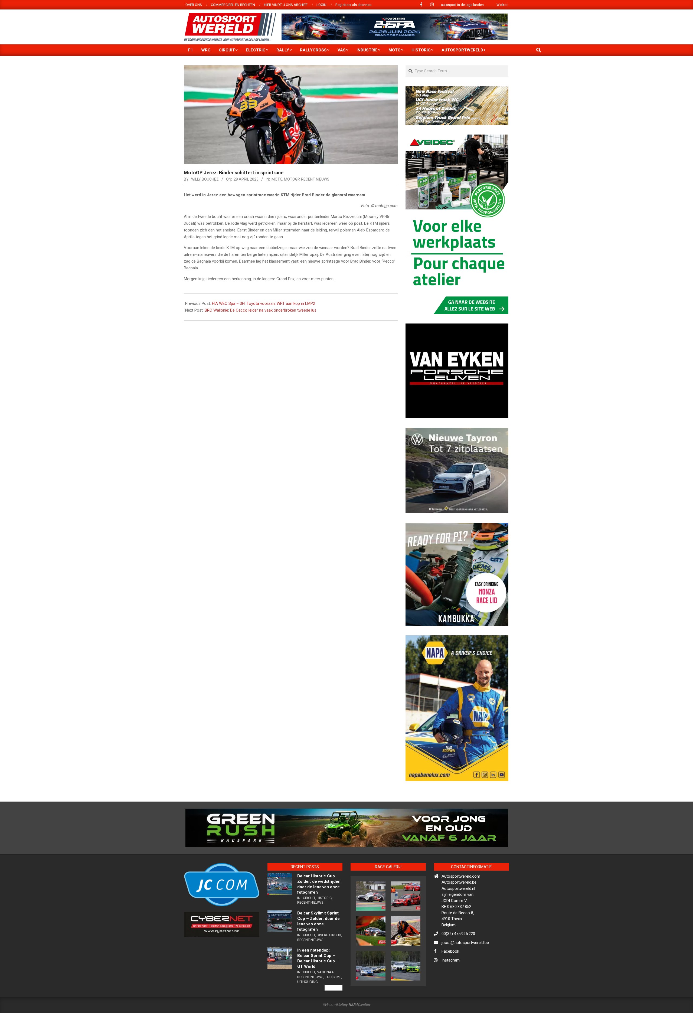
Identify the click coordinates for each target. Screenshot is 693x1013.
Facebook (450, 974)
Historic (324, 921)
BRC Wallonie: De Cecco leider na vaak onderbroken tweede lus (260, 310)
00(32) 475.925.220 (458, 957)
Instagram (451, 983)
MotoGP (291, 179)
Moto (277, 179)
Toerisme (333, 1000)
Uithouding (307, 1005)
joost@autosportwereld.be (465, 965)
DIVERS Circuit (329, 958)
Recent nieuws (315, 179)
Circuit (309, 921)
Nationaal (326, 996)
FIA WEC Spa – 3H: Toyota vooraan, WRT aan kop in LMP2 (263, 303)
